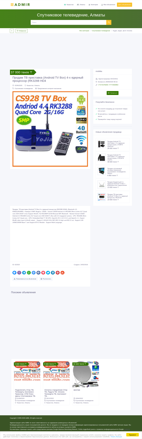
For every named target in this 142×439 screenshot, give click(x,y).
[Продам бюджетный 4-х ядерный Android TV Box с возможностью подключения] (102, 184)
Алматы (82, 4)
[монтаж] (85, 375)
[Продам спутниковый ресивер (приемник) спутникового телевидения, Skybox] (102, 171)
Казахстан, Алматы (33, 85)
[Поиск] (108, 22)
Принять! (132, 434)
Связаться (113, 93)
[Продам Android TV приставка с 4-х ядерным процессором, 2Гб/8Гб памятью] (102, 144)
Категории (94, 4)
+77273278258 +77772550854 (108, 85)
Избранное (22, 31)
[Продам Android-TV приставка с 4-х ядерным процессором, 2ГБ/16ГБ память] (102, 157)
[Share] (14, 272)
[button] (15, 129)
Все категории (84, 30)
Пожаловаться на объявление (26, 279)
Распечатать (47, 279)
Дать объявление (124, 4)
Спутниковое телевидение (101, 30)
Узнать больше (116, 436)
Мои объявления (109, 4)
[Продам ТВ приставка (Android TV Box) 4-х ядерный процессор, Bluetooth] (102, 197)
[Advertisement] (71, 49)
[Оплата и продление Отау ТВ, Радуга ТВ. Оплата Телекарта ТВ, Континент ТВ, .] (56, 370)
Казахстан (70, 4)
